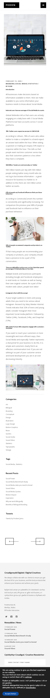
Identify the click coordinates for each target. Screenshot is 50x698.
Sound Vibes (10, 440)
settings (28, 677)
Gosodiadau (31, 688)
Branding (10, 84)
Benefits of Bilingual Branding (16, 505)
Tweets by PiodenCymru (14, 518)
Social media (21, 84)
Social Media (10, 464)
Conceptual (10, 414)
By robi (9, 86)
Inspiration (10, 498)
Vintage (8, 450)
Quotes (8, 434)
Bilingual (9, 408)
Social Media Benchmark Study (17, 482)
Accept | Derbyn (10, 694)
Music (8, 430)
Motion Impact (11, 495)
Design (8, 417)
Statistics (33, 84)
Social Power (10, 478)
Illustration (9, 421)
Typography (10, 447)
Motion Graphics (12, 427)
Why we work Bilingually (14, 501)
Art (7, 404)
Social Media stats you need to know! (19, 485)
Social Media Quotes (13, 491)
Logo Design (10, 424)
